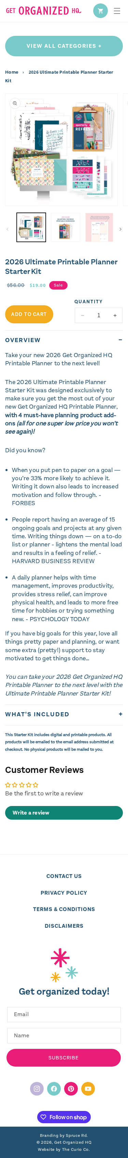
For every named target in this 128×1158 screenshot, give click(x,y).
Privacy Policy (64, 892)
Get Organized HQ (72, 1142)
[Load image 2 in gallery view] (65, 227)
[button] (117, 10)
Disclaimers (64, 925)
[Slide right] (120, 229)
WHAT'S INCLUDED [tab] (37, 714)
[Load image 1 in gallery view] (31, 227)
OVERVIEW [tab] (23, 340)
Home (12, 72)
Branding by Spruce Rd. (64, 1135)
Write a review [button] (31, 812)
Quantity (88, 301)
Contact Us (64, 876)
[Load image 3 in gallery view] (99, 227)
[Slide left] (7, 229)
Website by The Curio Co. (64, 1149)
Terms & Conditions (64, 909)
